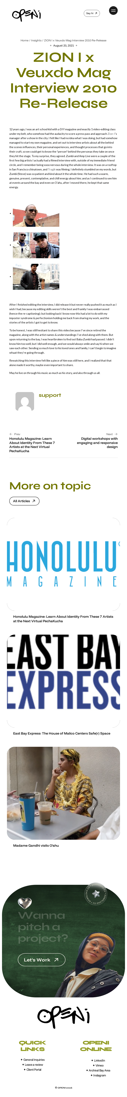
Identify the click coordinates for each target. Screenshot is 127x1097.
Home (24, 40)
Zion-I (111, 133)
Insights (36, 40)
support (50, 395)
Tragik (52, 169)
